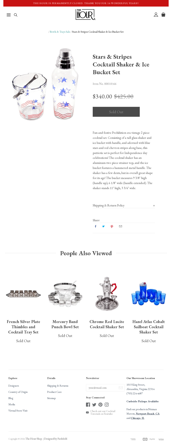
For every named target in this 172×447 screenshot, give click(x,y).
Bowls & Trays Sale (60, 31)
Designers (13, 385)
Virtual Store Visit (18, 410)
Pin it (112, 226)
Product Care (54, 392)
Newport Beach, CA (148, 413)
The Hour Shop (33, 438)
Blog (10, 398)
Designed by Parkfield (55, 438)
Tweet (103, 226)
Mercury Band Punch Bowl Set (65, 324)
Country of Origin (18, 392)
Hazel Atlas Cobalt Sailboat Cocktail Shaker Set (149, 327)
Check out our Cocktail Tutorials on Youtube (102, 412)
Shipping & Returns (57, 385)
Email (120, 226)
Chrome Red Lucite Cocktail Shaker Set (107, 324)
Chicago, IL (137, 418)
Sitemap (51, 398)
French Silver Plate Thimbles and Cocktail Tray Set (23, 327)
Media (11, 404)
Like (95, 226)
